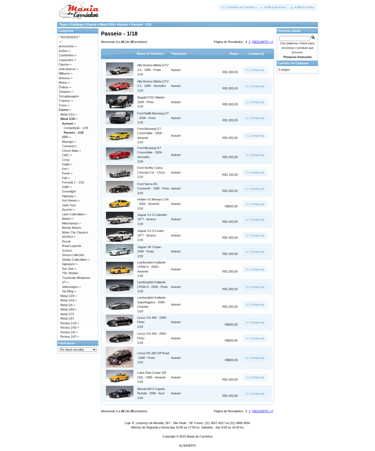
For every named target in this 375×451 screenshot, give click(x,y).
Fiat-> (66, 178)
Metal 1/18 (107, 24)
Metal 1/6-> (67, 305)
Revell (66, 241)
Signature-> (69, 264)
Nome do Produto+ (150, 53)
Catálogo (76, 24)
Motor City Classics (75, 232)
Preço (234, 53)
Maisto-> (68, 218)
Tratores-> (66, 100)
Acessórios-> (68, 46)
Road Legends (72, 246)
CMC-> (67, 155)
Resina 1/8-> (68, 332)
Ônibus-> (65, 87)
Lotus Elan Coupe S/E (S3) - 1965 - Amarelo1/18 (151, 377)
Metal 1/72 (67, 314)
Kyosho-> (68, 209)
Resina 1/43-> (69, 327)
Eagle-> (67, 164)
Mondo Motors (71, 227)
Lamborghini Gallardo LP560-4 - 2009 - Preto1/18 (152, 286)
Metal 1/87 (67, 318)
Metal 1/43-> (68, 300)
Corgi (65, 159)
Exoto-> (67, 173)
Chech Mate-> (71, 150)
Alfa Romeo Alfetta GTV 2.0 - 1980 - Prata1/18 (153, 70)
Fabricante (178, 53)
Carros (91, 24)
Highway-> (69, 196)
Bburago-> (69, 141)
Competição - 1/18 (76, 128)
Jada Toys (69, 205)
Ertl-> (65, 168)
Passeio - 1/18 (141, 24)
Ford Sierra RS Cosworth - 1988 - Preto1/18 (153, 188)
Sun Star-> (69, 268)
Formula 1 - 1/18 (73, 182)
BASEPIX (189, 445)
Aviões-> (65, 51)
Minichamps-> (71, 223)
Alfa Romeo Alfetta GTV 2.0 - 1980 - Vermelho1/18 (153, 86)
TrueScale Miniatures (76, 277)
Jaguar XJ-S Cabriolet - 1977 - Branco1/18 (153, 219)
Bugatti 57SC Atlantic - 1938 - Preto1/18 (152, 102)
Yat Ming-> (69, 291)
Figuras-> (65, 64)
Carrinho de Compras (293, 63)
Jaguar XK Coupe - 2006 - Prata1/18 (150, 251)
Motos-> (64, 82)
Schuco (67, 250)
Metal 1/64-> (68, 309)
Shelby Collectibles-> (76, 259)
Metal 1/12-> (68, 114)
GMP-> (67, 187)
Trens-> (64, 105)
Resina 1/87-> (69, 336)
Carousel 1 (69, 146)
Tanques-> (66, 91)
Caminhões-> (68, 55)
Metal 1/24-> (68, 296)
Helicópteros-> (68, 69)
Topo (63, 24)
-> (65, 109)
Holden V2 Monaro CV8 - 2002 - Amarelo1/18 (153, 204)
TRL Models (70, 273)
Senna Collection (73, 255)
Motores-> (65, 78)
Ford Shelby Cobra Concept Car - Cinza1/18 (151, 172)
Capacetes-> (67, 60)
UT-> (65, 282)
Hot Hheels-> (71, 200)
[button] (238, 7)
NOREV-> (68, 236)
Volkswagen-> (71, 286)
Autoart (122, 24)
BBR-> (66, 137)
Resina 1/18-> (69, 323)
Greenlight (69, 191)
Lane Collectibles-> (74, 214)
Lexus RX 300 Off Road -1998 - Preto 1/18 (153, 357)
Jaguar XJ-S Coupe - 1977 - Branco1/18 (151, 235)
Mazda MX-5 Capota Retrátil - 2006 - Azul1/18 (151, 393)
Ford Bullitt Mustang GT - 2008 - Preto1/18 (153, 118)
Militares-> (65, 73)
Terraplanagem (69, 96)
